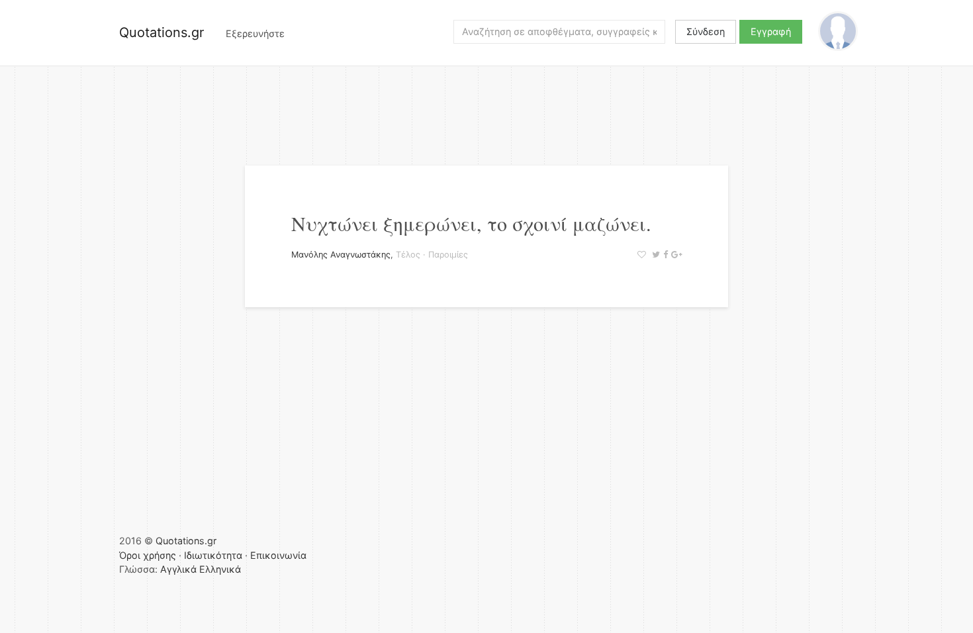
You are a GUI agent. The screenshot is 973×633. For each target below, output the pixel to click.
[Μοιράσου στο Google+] (675, 255)
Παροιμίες (448, 255)
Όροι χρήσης (147, 555)
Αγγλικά (178, 569)
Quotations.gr (161, 32)
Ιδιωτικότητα (213, 555)
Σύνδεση (705, 31)
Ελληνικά (220, 569)
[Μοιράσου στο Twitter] (654, 255)
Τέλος (408, 255)
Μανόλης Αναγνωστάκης (341, 255)
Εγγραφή (771, 31)
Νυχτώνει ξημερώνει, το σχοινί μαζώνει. (471, 223)
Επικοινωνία (278, 555)
